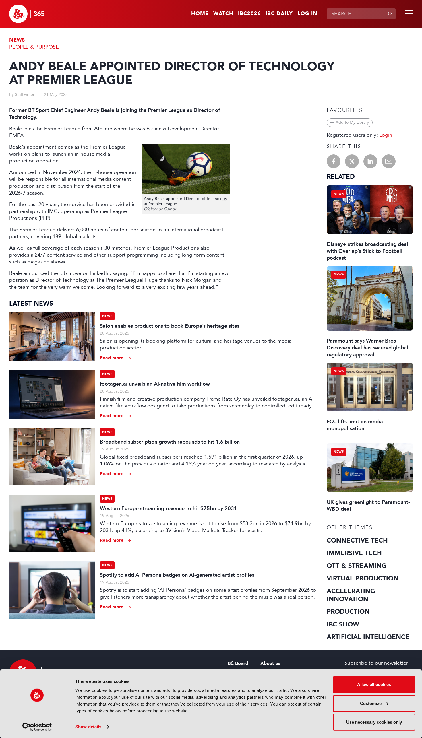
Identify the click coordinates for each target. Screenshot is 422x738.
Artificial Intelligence (368, 637)
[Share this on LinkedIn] (370, 161)
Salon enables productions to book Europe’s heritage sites (169, 326)
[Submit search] (390, 13)
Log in (307, 14)
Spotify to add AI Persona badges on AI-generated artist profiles (177, 575)
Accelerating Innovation (351, 595)
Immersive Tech (354, 553)
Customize (371, 703)
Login (385, 134)
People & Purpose (34, 47)
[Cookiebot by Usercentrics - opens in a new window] (37, 727)
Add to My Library (352, 122)
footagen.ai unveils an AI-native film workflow (155, 383)
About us (270, 663)
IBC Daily (279, 14)
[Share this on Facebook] (333, 161)
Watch (223, 14)
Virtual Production (362, 578)
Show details (88, 726)
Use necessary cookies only (374, 722)
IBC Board (237, 663)
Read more (111, 358)
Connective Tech (357, 540)
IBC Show (343, 624)
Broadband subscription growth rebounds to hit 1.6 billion (170, 441)
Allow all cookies (374, 684)
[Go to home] (26, 14)
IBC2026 (249, 14)
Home (200, 14)
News (17, 40)
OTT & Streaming (356, 566)
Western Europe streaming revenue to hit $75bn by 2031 (168, 508)
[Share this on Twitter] (352, 161)
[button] (407, 13)
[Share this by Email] (389, 161)
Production (348, 611)
